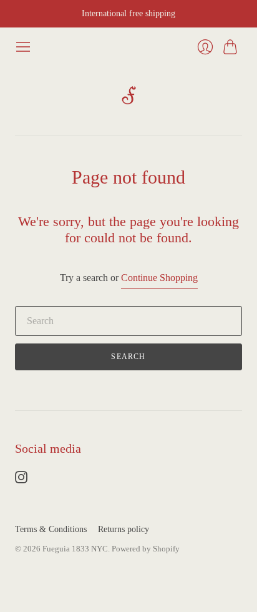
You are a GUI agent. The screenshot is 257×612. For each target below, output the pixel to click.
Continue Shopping (159, 277)
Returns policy (123, 529)
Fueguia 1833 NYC (75, 548)
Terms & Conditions (51, 529)
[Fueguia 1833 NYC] (129, 95)
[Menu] (23, 47)
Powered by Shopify (146, 548)
